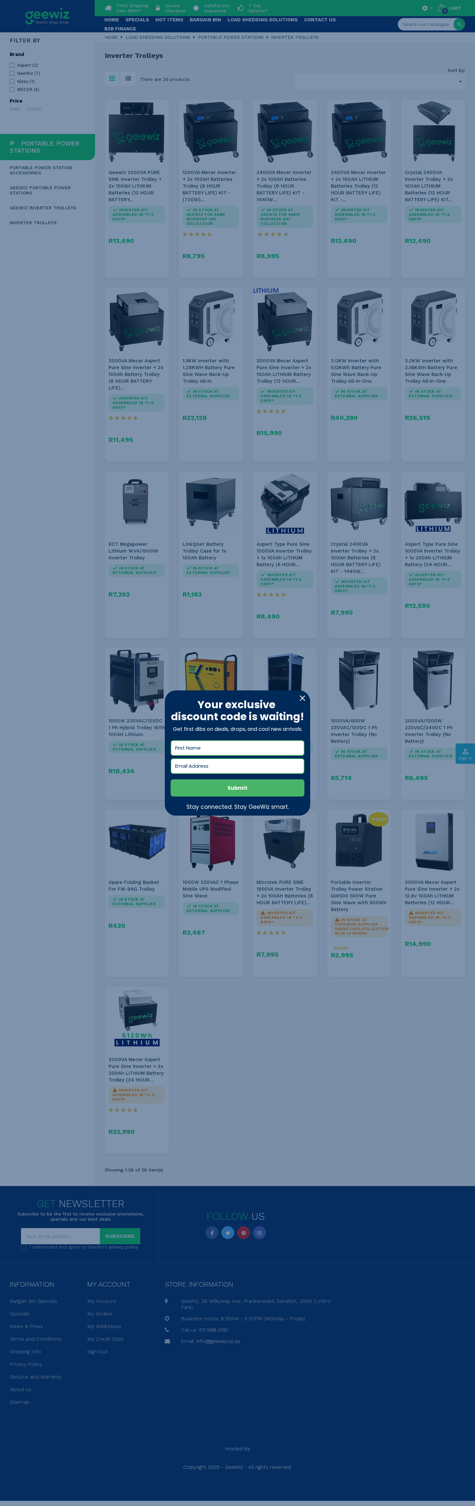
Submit (237, 788)
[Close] (302, 698)
